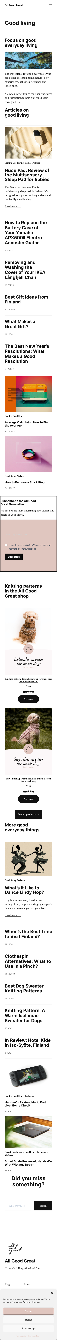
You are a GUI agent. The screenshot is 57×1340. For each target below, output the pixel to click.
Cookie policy (21, 1336)
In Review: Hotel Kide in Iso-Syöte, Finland (28, 1043)
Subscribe (14, 556)
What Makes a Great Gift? (20, 324)
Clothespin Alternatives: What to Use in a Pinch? (28, 961)
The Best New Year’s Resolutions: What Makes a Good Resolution (27, 354)
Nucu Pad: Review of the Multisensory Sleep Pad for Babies (27, 174)
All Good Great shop (21, 593)
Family (8, 163)
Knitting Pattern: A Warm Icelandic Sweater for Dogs (25, 1015)
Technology (30, 1096)
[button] (52, 1293)
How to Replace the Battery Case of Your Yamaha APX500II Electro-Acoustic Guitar (26, 232)
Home (28, 163)
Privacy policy (33, 1336)
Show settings (28, 1328)
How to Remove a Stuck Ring (24, 482)
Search (43, 1205)
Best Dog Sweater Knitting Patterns (24, 989)
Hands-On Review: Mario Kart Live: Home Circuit (25, 1104)
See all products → (28, 814)
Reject (28, 1319)
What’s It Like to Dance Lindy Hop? (24, 890)
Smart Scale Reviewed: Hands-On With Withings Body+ (28, 1163)
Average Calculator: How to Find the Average (27, 424)
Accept (28, 1311)
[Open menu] (50, 5)
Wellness (36, 163)
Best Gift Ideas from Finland (26, 300)
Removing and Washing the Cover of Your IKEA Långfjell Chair (25, 270)
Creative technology (14, 1152)
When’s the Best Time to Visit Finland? (28, 934)
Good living (18, 163)
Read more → (13, 206)
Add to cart (29, 699)
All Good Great (14, 5)
